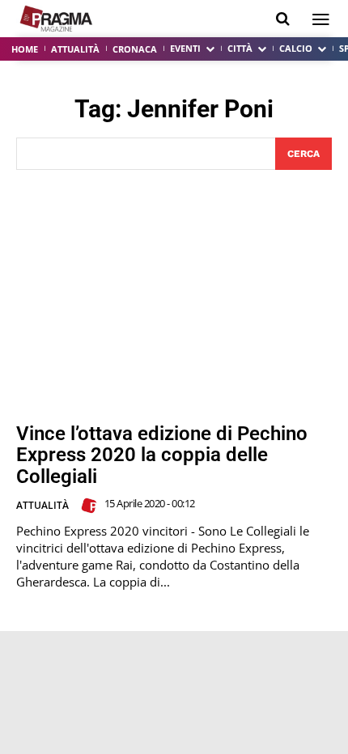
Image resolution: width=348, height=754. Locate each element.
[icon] (283, 19)
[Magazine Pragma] (56, 19)
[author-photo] (91, 506)
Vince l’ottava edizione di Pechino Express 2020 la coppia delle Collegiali (162, 455)
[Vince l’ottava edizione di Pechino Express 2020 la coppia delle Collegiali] (174, 296)
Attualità (42, 505)
